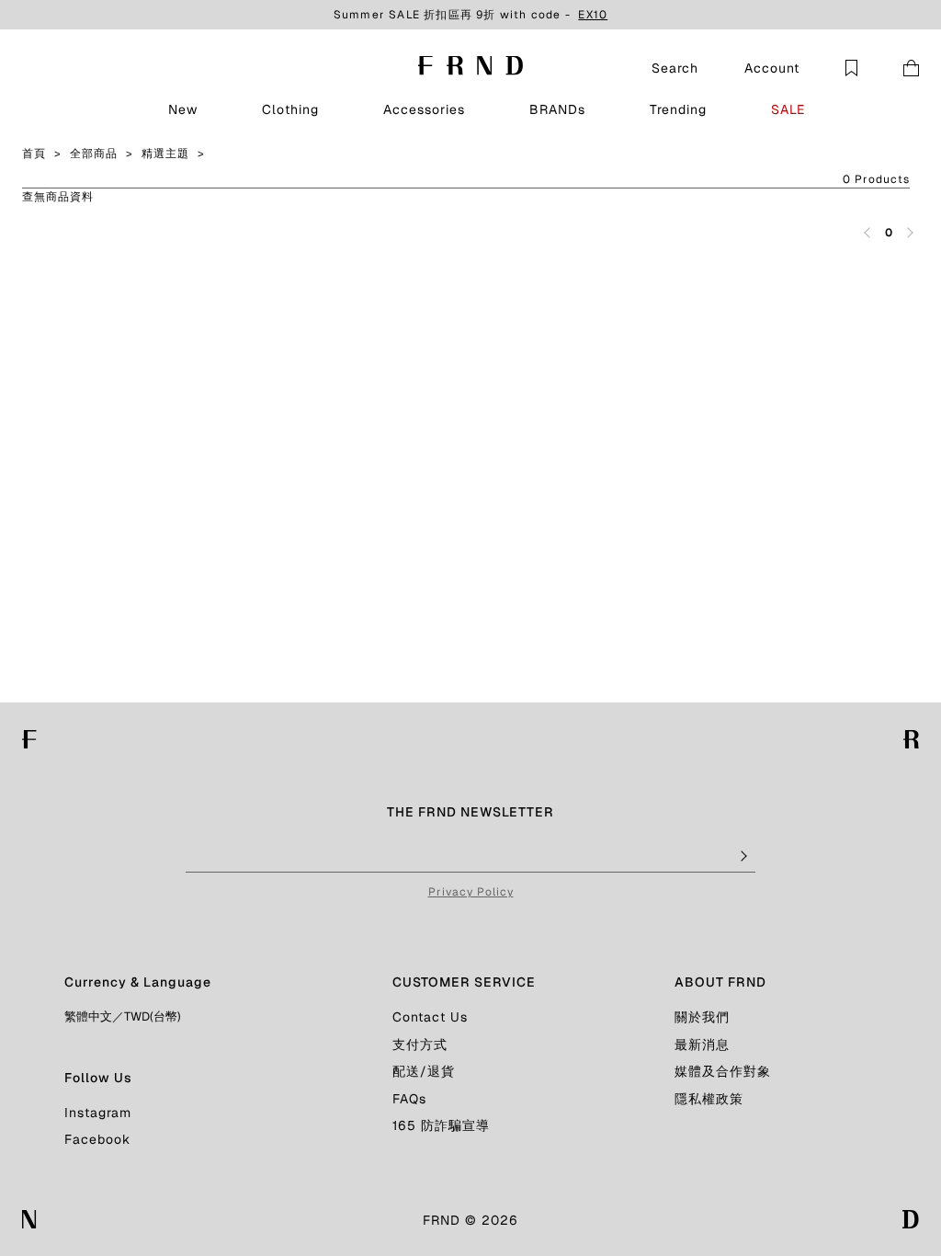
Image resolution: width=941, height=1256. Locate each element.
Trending (678, 109)
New (183, 109)
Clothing (290, 109)
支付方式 (420, 1044)
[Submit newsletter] (742, 857)
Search (675, 68)
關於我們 (702, 1017)
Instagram (97, 1112)
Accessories (424, 109)
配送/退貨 (423, 1071)
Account (771, 68)
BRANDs (557, 109)
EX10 (592, 14)
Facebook (97, 1139)
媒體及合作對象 (723, 1071)
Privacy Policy (471, 892)
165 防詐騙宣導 (441, 1125)
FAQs (409, 1098)
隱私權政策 (709, 1098)
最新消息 (702, 1044)
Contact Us (430, 1017)
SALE (788, 109)
